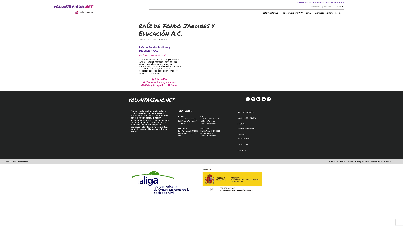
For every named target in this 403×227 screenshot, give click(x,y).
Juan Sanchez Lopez (148, 39)
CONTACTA (242, 150)
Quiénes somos (314, 7)
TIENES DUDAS (243, 144)
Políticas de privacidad (369, 162)
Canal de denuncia (353, 162)
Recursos (339, 13)
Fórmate (309, 13)
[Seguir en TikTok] (269, 99)
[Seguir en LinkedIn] (264, 99)
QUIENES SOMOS (244, 139)
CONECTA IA (339, 2)
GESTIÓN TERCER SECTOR (323, 2)
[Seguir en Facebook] (248, 99)
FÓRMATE (241, 124)
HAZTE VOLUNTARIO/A (246, 112)
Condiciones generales (337, 162)
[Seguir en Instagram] (258, 99)
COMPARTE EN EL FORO (246, 128)
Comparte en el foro (324, 13)
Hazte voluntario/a (270, 13)
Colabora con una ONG (293, 13)
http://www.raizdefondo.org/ (152, 55)
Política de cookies (384, 162)
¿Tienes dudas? (327, 7)
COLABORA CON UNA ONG (247, 118)
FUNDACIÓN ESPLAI (303, 2)
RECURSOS (241, 134)
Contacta (340, 7)
